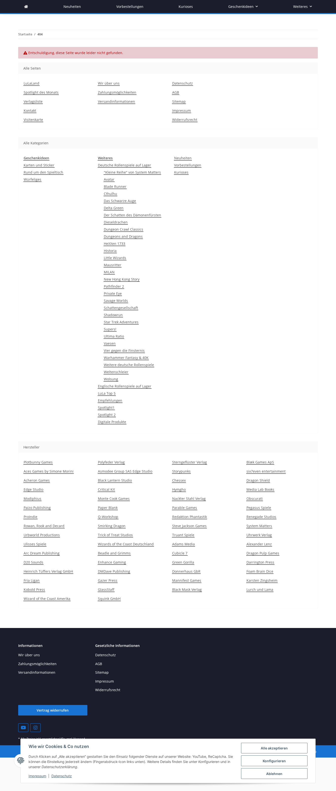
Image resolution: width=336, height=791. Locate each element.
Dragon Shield (258, 480)
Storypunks (181, 471)
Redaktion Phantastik (189, 516)
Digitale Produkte (112, 421)
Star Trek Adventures (121, 322)
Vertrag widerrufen (53, 710)
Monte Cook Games (114, 498)
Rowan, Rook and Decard (44, 525)
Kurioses (181, 172)
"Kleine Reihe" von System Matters (132, 172)
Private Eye (113, 293)
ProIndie (30, 516)
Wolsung (111, 379)
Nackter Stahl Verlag (189, 498)
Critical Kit (106, 489)
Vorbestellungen (187, 165)
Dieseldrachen (116, 222)
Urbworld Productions (42, 535)
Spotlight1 (106, 407)
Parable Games (184, 507)
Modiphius (32, 498)
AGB (175, 92)
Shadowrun (113, 315)
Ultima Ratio (114, 336)
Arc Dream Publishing (42, 553)
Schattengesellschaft (121, 307)
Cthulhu (110, 193)
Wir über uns (109, 83)
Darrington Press (260, 562)
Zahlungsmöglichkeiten (117, 92)
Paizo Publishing (37, 507)
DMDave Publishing (114, 571)
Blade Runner (115, 186)
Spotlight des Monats (41, 92)
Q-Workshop (108, 516)
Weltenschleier (116, 372)
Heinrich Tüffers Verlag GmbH (48, 571)
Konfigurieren (274, 761)
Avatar (109, 179)
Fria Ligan (32, 580)
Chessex (179, 480)
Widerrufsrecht (184, 119)
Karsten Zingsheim (261, 580)
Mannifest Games (186, 580)
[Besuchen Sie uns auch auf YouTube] (23, 727)
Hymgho (179, 489)
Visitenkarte (33, 119)
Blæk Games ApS (260, 462)
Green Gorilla (183, 562)
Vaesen (110, 343)
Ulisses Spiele (35, 544)
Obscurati (254, 498)
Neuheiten (183, 158)
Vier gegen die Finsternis (124, 350)
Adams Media (183, 544)
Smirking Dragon (111, 525)
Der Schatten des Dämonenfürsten (132, 215)
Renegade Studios (261, 516)
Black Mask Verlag (187, 589)
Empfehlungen (110, 400)
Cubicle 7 (179, 553)
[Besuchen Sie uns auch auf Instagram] (35, 727)
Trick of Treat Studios (115, 535)
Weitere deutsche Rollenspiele (129, 364)
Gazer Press (107, 580)
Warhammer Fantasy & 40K (126, 357)
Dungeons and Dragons (123, 236)
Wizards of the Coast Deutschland (126, 544)
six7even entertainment (266, 471)
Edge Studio (33, 489)
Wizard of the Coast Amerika (47, 598)
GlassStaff (106, 589)
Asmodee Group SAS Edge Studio (125, 471)
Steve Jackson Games (189, 525)
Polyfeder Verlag (111, 462)
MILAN (109, 272)
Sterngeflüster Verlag (189, 462)
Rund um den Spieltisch (43, 172)
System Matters (259, 525)
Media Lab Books (260, 489)
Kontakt (30, 110)
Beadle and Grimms (114, 553)
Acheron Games (37, 480)
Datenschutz (61, 776)
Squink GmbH (109, 598)
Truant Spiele (183, 535)
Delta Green (113, 208)
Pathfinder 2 (114, 286)
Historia (110, 250)
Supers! (110, 329)
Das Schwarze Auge (120, 200)
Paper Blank (108, 507)
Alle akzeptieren (274, 748)
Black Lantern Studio (115, 480)
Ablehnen (274, 774)
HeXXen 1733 (114, 243)
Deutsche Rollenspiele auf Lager (124, 165)
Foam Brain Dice (259, 571)
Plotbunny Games (38, 462)
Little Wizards (115, 257)
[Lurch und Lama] (26, 6)
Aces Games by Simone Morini (49, 471)
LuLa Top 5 (107, 393)
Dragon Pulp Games (262, 553)
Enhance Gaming (112, 562)
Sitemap (179, 101)
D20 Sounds (33, 562)
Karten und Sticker (39, 165)
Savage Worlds (116, 300)
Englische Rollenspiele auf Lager (124, 386)
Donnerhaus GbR (186, 571)
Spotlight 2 (107, 414)
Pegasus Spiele (258, 507)
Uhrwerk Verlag (259, 535)
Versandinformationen (116, 101)
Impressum (37, 776)
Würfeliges (32, 179)
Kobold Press (34, 589)
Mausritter (112, 265)
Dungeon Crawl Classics (123, 229)
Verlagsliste (33, 101)
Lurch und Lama (259, 589)
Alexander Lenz (259, 544)
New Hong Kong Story (121, 279)
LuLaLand (31, 83)
